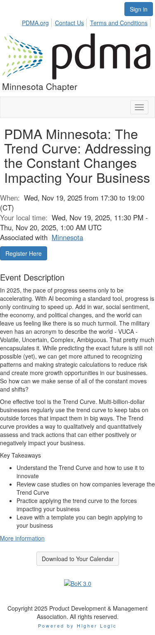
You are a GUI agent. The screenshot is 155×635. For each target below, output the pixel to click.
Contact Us (69, 23)
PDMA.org (35, 23)
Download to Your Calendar (78, 559)
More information (22, 538)
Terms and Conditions (119, 23)
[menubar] (87, 21)
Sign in (139, 9)
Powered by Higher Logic (77, 625)
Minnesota (67, 237)
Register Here (23, 253)
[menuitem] (37, 21)
